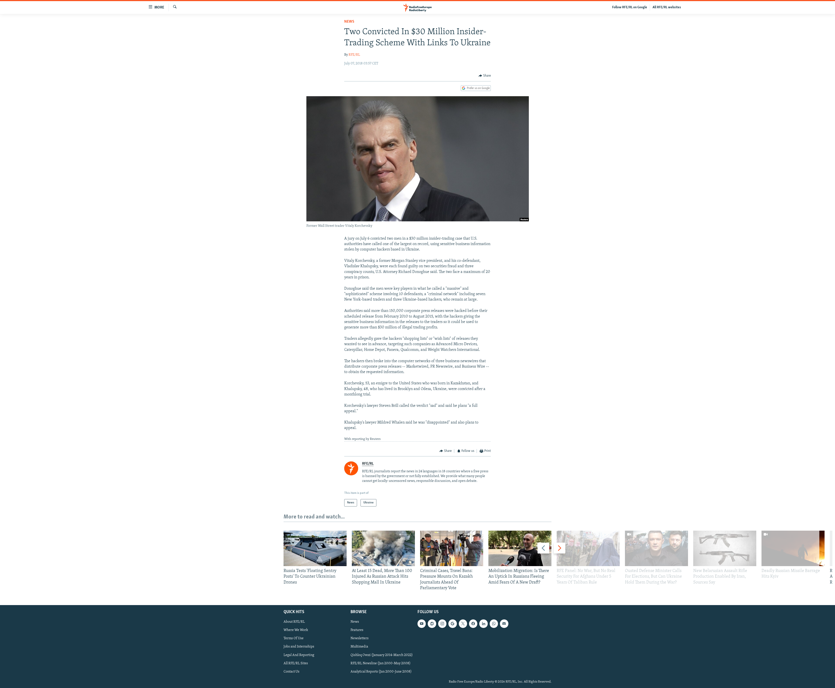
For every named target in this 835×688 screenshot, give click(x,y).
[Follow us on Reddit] (432, 623)
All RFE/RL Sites (296, 663)
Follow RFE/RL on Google (629, 7)
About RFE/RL (294, 622)
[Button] (485, 76)
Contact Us (291, 671)
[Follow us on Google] (452, 623)
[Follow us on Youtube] (422, 623)
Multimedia (359, 646)
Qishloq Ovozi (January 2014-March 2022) (382, 655)
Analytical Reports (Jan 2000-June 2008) (381, 671)
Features (357, 630)
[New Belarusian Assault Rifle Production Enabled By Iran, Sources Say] (724, 548)
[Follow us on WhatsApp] (494, 623)
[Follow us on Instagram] (442, 623)
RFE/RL (354, 55)
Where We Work (296, 630)
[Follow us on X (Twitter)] (463, 623)
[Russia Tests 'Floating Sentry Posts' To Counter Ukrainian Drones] (315, 548)
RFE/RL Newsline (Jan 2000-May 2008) (381, 663)
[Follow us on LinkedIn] (483, 623)
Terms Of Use (294, 638)
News (349, 22)
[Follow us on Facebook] (473, 623)
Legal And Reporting (299, 655)
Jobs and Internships (299, 646)
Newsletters (360, 638)
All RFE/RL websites (667, 7)
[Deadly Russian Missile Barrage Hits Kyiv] (793, 548)
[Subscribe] (504, 623)
